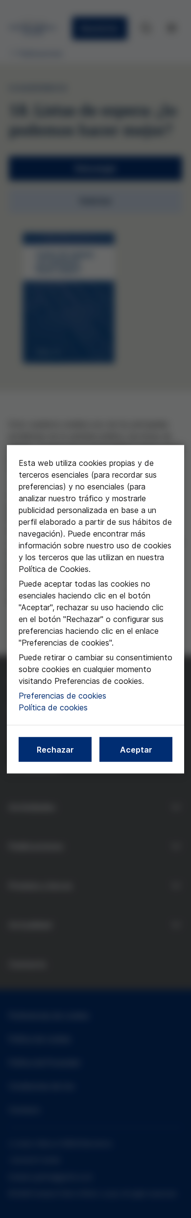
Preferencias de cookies (62, 695)
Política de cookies (53, 707)
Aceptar (136, 749)
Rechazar (55, 749)
